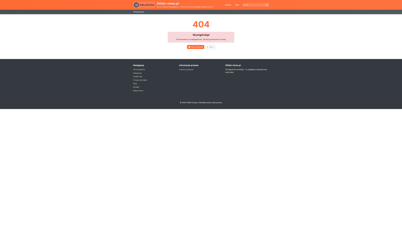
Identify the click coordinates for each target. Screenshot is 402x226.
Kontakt (136, 87)
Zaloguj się (137, 73)
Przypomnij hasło (140, 80)
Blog (237, 5)
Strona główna (197, 47)
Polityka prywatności (186, 69)
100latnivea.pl (138, 12)
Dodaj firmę (137, 76)
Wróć (211, 47)
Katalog (228, 5)
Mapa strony (138, 91)
